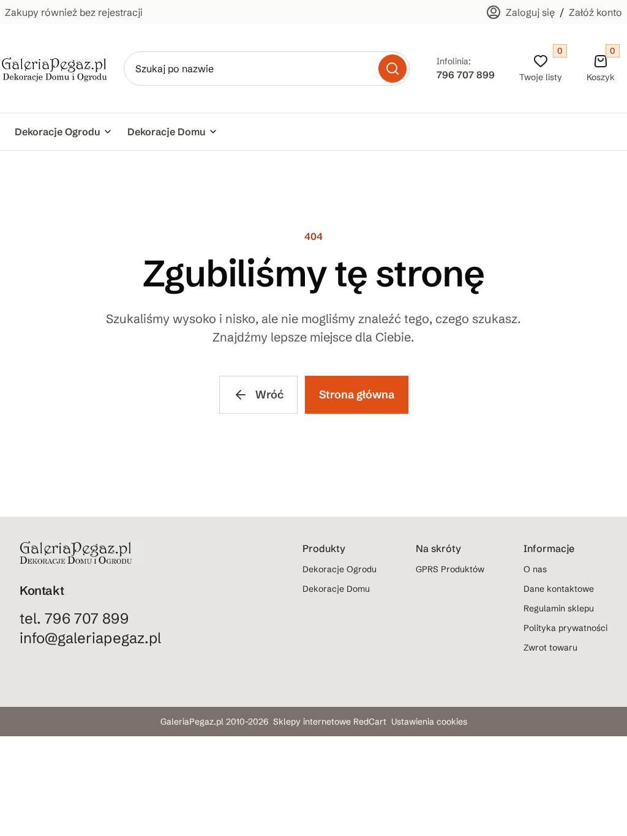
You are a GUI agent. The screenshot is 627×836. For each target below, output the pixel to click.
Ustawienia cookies (429, 721)
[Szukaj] (392, 68)
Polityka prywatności (565, 627)
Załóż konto (595, 12)
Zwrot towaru (550, 647)
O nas (535, 569)
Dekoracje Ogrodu (57, 131)
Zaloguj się (530, 12)
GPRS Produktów (450, 569)
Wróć (269, 394)
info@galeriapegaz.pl (90, 638)
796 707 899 (466, 75)
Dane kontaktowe (559, 588)
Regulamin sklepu (559, 608)
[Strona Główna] (54, 68)
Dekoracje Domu (166, 131)
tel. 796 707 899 (74, 618)
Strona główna (356, 394)
